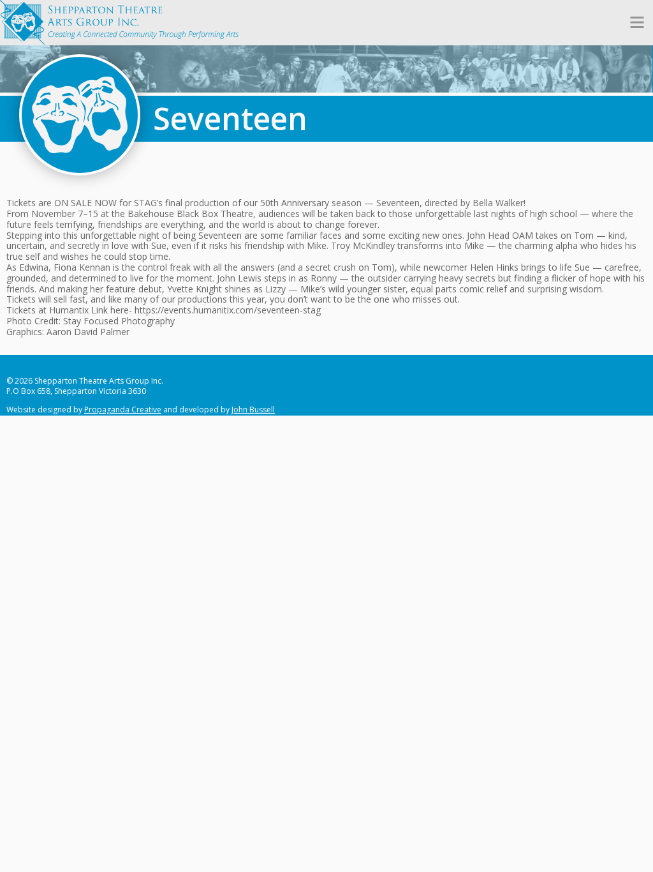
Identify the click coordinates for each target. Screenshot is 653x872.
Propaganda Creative (122, 409)
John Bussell (253, 409)
